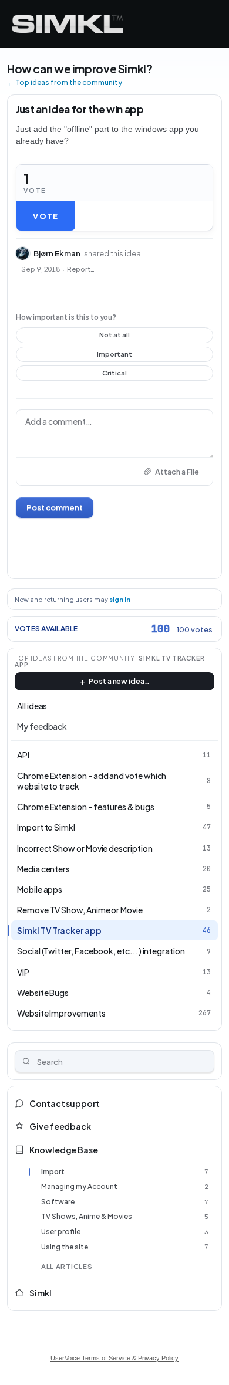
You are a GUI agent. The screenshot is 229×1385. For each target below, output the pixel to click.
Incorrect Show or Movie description (85, 848)
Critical (114, 375)
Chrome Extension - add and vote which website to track (91, 780)
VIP (23, 972)
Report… (81, 269)
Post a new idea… (119, 681)
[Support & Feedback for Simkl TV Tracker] (67, 24)
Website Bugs (43, 992)
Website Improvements (61, 1013)
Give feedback (60, 1126)
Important (114, 356)
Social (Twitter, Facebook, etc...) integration (101, 951)
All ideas (32, 705)
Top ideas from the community (75, 658)
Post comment (54, 507)
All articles (66, 1266)
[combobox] (114, 1061)
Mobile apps (39, 889)
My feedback (42, 726)
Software (58, 1201)
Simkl (40, 1293)
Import (53, 1171)
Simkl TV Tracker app (59, 930)
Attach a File (177, 471)
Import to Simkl (46, 827)
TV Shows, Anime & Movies (86, 1216)
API (23, 755)
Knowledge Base (63, 1149)
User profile (60, 1231)
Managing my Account (79, 1186)
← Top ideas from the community (64, 82)
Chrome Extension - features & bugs (85, 806)
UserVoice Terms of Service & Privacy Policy (114, 1358)
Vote (45, 216)
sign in (119, 599)
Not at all (114, 337)
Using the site (64, 1246)
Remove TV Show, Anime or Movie (80, 910)
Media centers (43, 868)
